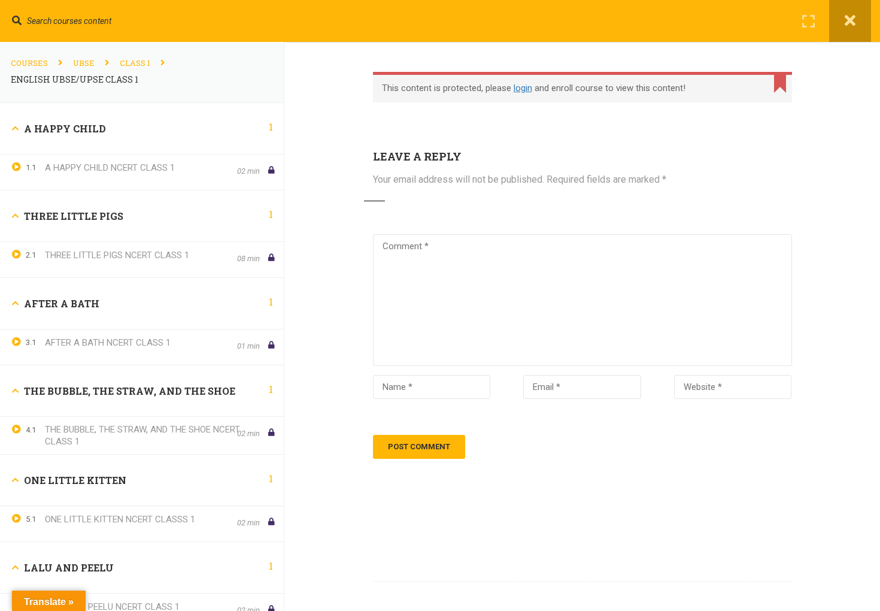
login (523, 88)
